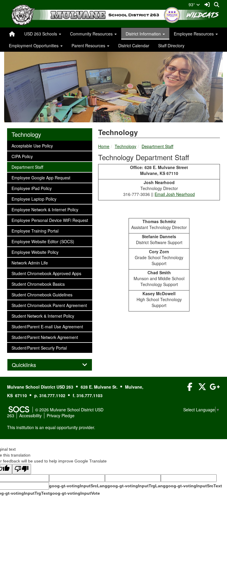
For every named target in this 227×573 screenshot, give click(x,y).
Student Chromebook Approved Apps (46, 273)
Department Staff (157, 146)
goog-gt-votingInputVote (75, 493)
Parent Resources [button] (89, 45)
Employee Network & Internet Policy (44, 209)
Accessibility (30, 415)
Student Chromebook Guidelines (41, 294)
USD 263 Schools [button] (41, 34)
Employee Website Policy (35, 252)
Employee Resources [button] (194, 34)
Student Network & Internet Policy (42, 316)
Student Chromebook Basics (38, 284)
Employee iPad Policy (31, 188)
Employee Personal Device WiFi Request (49, 220)
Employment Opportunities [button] (34, 45)
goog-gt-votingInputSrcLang (78, 485)
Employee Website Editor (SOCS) (42, 241)
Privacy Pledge (60, 415)
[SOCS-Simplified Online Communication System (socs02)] (18, 410)
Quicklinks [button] (30, 365)
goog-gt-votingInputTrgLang (136, 485)
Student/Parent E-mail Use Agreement (47, 326)
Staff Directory (171, 45)
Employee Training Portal (35, 231)
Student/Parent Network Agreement (44, 337)
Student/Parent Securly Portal (39, 348)
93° (192, 4)
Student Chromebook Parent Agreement (49, 305)
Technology (125, 146)
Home (103, 146)
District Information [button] (144, 34)
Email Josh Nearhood (175, 194)
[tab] (49, 365)
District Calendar (133, 45)
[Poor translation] (21, 469)
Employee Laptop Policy (33, 199)
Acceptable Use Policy (32, 145)
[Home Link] (12, 34)
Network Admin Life (29, 262)
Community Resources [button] (92, 34)
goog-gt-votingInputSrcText (194, 485)
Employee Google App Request (40, 177)
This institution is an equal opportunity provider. (51, 427)
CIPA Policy (22, 156)
